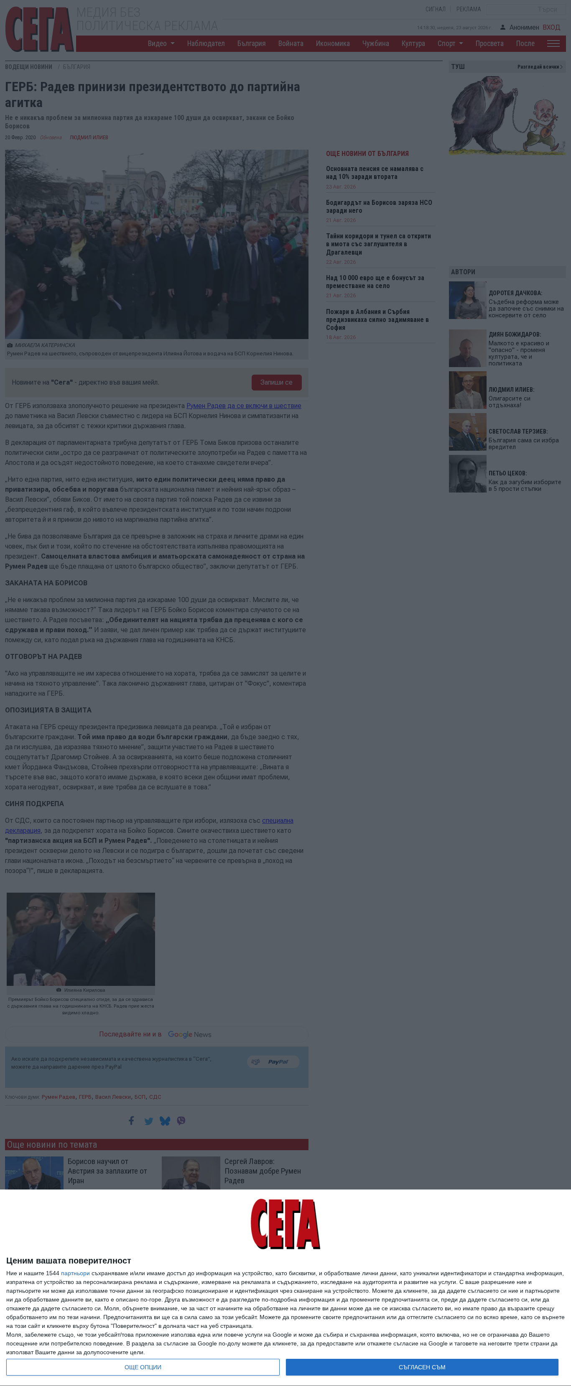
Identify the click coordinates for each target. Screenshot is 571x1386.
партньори (75, 1273)
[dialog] (285, 1288)
